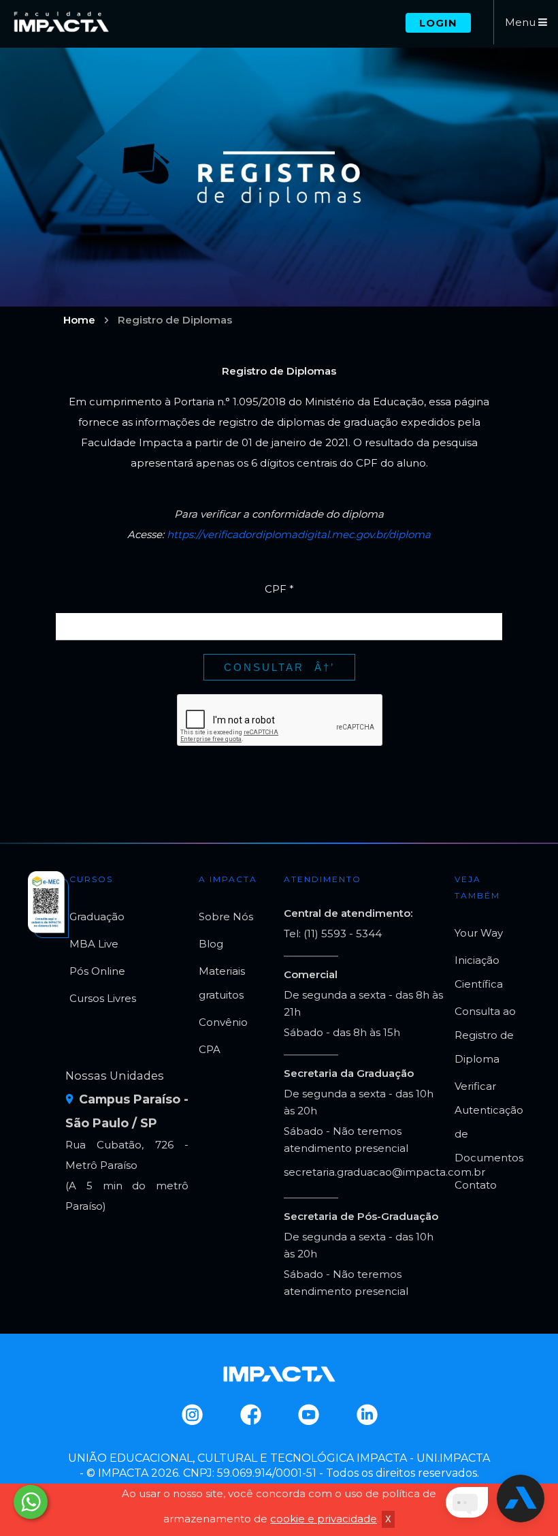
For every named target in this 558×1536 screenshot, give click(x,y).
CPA (209, 1049)
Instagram (191, 1415)
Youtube (308, 1415)
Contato (476, 1184)
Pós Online (97, 971)
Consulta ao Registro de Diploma (485, 1035)
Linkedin (366, 1415)
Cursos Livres (102, 998)
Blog (211, 943)
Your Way (479, 932)
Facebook (250, 1415)
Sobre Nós (226, 916)
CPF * (279, 588)
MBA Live (93, 943)
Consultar (264, 667)
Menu (521, 22)
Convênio (223, 1022)
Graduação (97, 916)
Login (438, 22)
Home (79, 319)
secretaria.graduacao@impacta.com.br (384, 1171)
